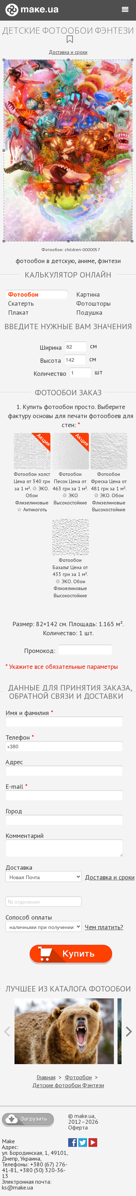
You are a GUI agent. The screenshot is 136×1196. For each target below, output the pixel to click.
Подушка (89, 312)
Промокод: (39, 650)
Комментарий (24, 835)
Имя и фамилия (29, 713)
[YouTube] (92, 1144)
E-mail (16, 786)
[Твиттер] (82, 1144)
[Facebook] (72, 1144)
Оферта (78, 1127)
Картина (88, 294)
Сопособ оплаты (28, 917)
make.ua (84, 1115)
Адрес (14, 762)
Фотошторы (93, 303)
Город (13, 811)
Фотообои (23, 294)
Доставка (18, 867)
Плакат (18, 312)
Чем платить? (104, 927)
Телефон (19, 737)
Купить (71, 947)
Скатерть (21, 303)
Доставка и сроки (68, 52)
